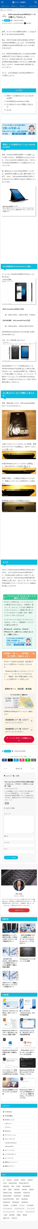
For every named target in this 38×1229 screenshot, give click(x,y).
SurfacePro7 (17, 1196)
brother (23, 1180)
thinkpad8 (26, 1196)
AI (3, 1180)
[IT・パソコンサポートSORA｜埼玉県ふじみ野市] (19, 2)
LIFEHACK (8, 1112)
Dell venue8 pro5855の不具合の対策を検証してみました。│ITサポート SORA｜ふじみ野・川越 (19, 784)
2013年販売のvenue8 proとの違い (18, 101)
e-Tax (4, 1183)
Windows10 (6, 1202)
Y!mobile (5, 1205)
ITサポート (8, 1127)
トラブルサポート (10, 1154)
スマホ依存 (30, 1205)
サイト (6, 849)
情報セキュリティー (11, 1162)
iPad (12, 1186)
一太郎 (5, 1215)
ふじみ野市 (14, 1205)
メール (6, 842)
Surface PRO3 (7, 1196)
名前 (6, 836)
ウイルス (21, 1205)
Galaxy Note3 (13, 1183)
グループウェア (10, 1139)
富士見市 (11, 1215)
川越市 (19, 1215)
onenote (24, 1189)
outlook (31, 1189)
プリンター (20, 1211)
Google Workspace (11, 1143)
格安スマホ (6, 1218)
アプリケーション (10, 1135)
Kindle (18, 1186)
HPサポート (8, 1123)
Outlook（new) (7, 1192)
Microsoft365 (26, 1186)
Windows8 (25, 1199)
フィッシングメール (8, 1211)
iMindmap (6, 1186)
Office (10, 1189)
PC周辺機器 (9, 1116)
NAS (4, 1189)
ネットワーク (9, 1158)
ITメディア (15, 366)
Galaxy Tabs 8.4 (23, 1183)
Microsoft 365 (9, 1146)
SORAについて (10, 1120)
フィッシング (30, 1208)
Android (16, 1180)
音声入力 (14, 1218)
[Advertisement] (19, 238)
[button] (4, 760)
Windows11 (15, 1202)
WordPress (25, 1202)
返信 (7, 803)
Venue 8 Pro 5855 (18, 20)
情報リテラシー (10, 1166)
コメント (7, 814)
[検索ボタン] (35, 2)
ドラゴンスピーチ (19, 1208)
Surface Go (26, 1192)
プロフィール (19, 910)
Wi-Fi (17, 1199)
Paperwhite (17, 1192)
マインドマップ (30, 1211)
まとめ (9, 110)
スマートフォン (10, 1150)
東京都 (25, 1215)
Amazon (9, 1180)
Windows (7, 20)
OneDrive (17, 1189)
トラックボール (7, 1208)
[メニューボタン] (2, 2)
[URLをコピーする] (33, 760)
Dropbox (30, 1180)
